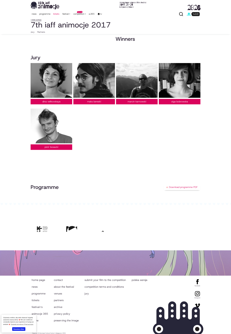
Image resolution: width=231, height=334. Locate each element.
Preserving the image (66, 320)
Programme (39, 293)
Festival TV (37, 307)
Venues (58, 293)
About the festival (64, 286)
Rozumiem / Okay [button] (18, 329)
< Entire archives (36, 20)
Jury (32, 32)
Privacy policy (62, 313)
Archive (58, 307)
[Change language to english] (193, 14)
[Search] (181, 14)
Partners (41, 32)
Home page (38, 280)
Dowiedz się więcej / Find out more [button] (22, 324)
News (34, 13)
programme (44, 13)
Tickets (35, 300)
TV (101, 13)
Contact (58, 280)
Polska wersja (139, 280)
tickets (56, 13)
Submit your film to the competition (105, 280)
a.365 (91, 13)
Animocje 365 (40, 313)
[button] (66, 14)
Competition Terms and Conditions (104, 286)
